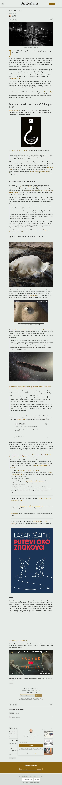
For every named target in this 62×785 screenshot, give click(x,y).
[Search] (44, 4)
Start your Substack (28, 779)
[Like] (10, 19)
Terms (34, 776)
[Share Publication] (47, 4)
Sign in (58, 3)
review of (13, 329)
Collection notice (39, 776)
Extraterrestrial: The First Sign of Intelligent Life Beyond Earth (33, 329)
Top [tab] (10, 728)
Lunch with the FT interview (20, 150)
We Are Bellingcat (13, 110)
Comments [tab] (12, 713)
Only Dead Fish (20, 419)
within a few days (48, 92)
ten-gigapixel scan (32, 295)
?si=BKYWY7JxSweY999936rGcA (18, 640)
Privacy (30, 776)
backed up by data (14, 78)
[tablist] (14, 713)
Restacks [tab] (17, 713)
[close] (43, 730)
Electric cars (14, 513)
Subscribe (52, 3)
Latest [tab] (13, 728)
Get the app (37, 779)
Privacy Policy (40, 749)
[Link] (7, 105)
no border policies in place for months (27, 470)
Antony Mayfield (15, 15)
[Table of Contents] (1, 392)
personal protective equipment (35, 481)
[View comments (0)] (13, 19)
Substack (25, 782)
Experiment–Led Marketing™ (29, 187)
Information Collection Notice (30, 749)
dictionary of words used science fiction (31, 506)
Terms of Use (37, 748)
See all (11, 758)
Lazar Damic (37, 521)
